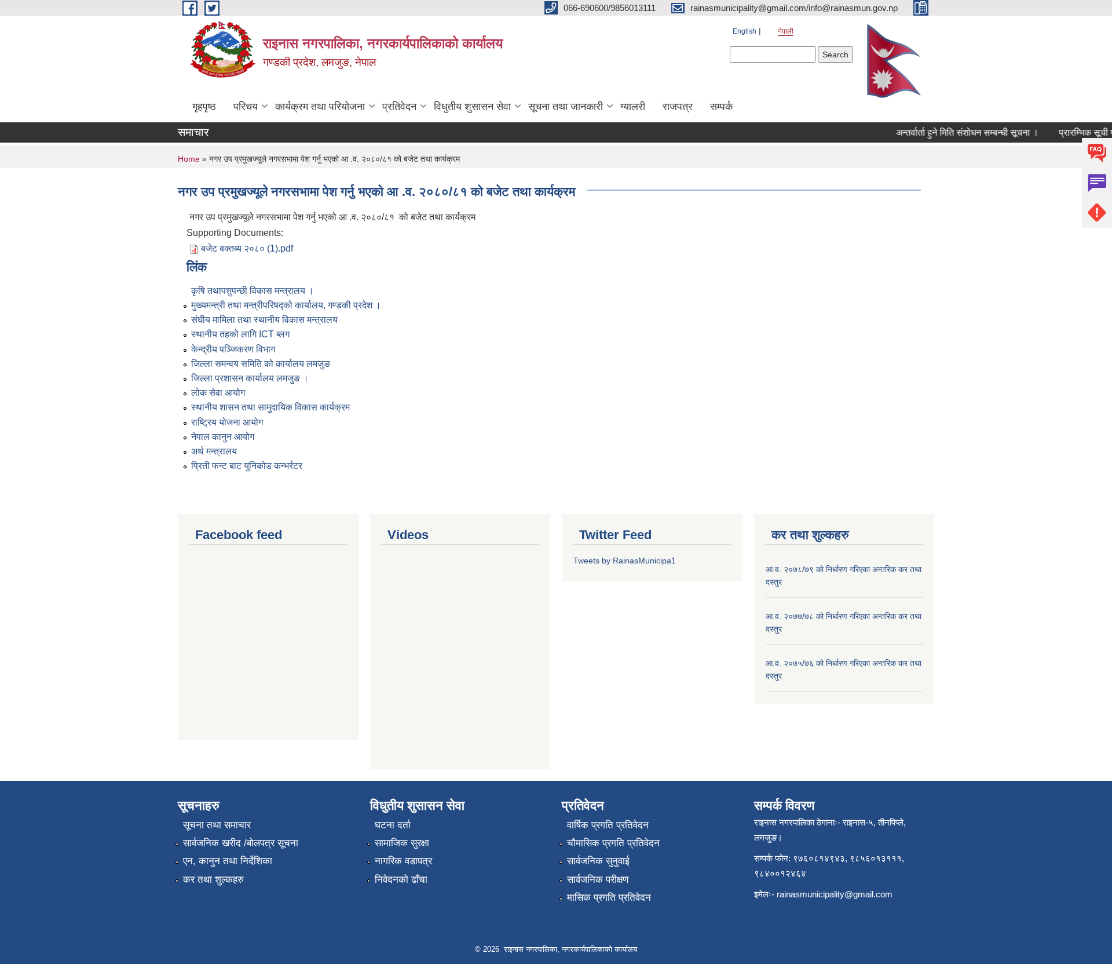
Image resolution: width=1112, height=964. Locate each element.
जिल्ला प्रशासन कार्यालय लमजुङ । (250, 378)
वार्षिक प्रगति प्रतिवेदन (608, 825)
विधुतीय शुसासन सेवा (472, 106)
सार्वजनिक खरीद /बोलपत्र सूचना (240, 843)
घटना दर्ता (393, 825)
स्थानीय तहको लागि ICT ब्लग (240, 334)
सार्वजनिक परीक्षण (597, 879)
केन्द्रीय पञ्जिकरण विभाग (233, 349)
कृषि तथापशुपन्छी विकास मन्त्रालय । (252, 291)
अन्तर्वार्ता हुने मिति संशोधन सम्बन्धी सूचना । (957, 132)
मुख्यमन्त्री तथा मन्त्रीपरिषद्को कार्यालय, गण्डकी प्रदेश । (286, 305)
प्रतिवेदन (399, 106)
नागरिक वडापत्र (403, 861)
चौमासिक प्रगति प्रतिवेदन (613, 843)
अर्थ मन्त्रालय (214, 451)
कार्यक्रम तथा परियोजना (320, 106)
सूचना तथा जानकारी (565, 106)
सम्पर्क (721, 106)
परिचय (245, 106)
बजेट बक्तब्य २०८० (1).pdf (247, 248)
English (744, 31)
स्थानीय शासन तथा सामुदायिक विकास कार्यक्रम (270, 407)
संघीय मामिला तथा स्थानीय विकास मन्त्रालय (264, 320)
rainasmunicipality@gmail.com (834, 894)
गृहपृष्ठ (204, 106)
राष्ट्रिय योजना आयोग (227, 422)
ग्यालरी (632, 106)
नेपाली (785, 31)
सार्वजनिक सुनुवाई (598, 861)
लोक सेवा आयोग (218, 393)
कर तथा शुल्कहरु (213, 879)
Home (189, 158)
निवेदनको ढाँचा (401, 879)
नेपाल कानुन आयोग (222, 437)
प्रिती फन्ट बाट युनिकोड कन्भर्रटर (246, 466)
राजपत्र (678, 106)
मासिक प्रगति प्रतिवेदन (609, 897)
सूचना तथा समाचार (217, 825)
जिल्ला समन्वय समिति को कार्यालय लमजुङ (260, 364)
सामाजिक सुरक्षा (402, 843)
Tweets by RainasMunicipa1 (624, 560)
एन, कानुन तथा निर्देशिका (227, 861)
